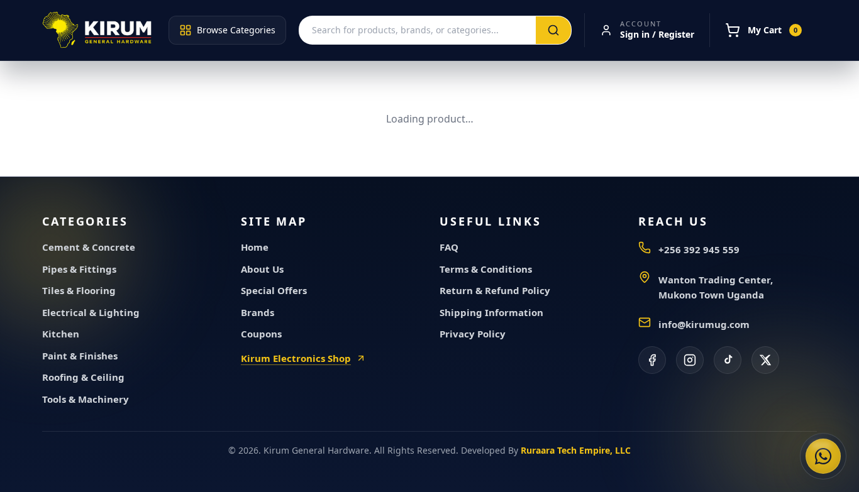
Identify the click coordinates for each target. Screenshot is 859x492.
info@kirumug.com (704, 324)
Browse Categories (236, 30)
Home (255, 247)
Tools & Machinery (85, 399)
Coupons (261, 333)
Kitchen (60, 333)
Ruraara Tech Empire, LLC (576, 450)
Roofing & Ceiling (83, 377)
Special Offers (274, 290)
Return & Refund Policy (495, 290)
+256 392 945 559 (699, 249)
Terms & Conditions (486, 269)
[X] (765, 360)
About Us (262, 269)
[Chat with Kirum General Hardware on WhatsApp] (823, 456)
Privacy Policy (473, 333)
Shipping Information (491, 312)
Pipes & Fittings (79, 269)
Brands (257, 312)
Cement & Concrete (88, 247)
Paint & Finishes (80, 355)
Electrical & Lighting (91, 312)
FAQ (449, 247)
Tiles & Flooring (79, 290)
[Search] (553, 30)
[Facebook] (652, 360)
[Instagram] (690, 360)
